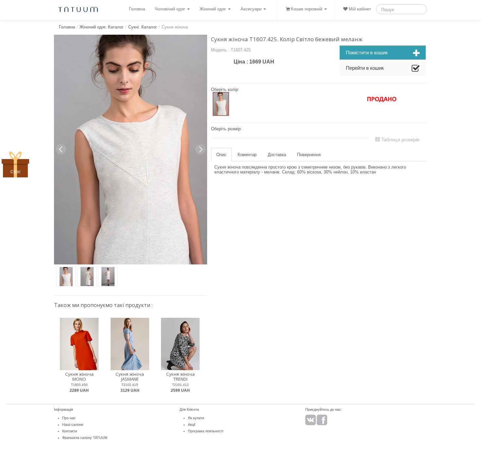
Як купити (196, 418)
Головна (137, 9)
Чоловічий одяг (171, 9)
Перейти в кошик (365, 68)
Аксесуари (251, 9)
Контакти (69, 431)
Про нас (69, 418)
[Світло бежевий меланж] (221, 104)
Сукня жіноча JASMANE (130, 376)
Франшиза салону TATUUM (84, 438)
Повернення (309, 154)
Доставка (277, 154)
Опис (221, 154)
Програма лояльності (205, 431)
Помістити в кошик (367, 52)
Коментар (247, 154)
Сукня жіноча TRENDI (180, 376)
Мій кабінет (359, 9)
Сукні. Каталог (142, 27)
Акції (191, 424)
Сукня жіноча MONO (79, 376)
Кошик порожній (307, 9)
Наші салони (72, 424)
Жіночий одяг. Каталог (102, 27)
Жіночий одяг (213, 9)
